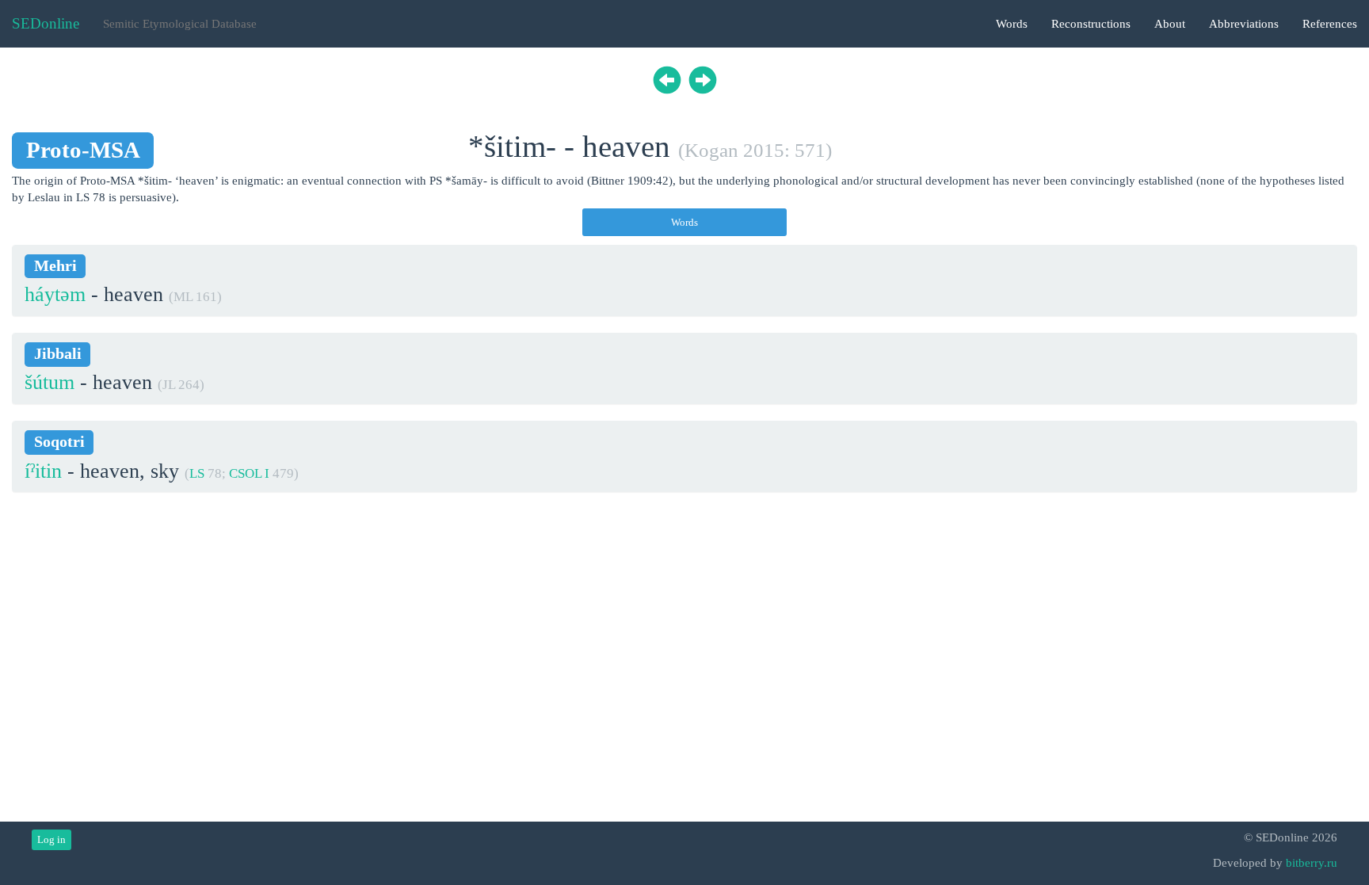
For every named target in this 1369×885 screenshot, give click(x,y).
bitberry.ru (1311, 862)
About (1169, 23)
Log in (51, 839)
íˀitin (43, 471)
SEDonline (45, 23)
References (1329, 23)
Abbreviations (1244, 23)
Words (1012, 23)
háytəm (55, 294)
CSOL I (249, 473)
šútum (49, 382)
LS (196, 473)
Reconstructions (1091, 23)
